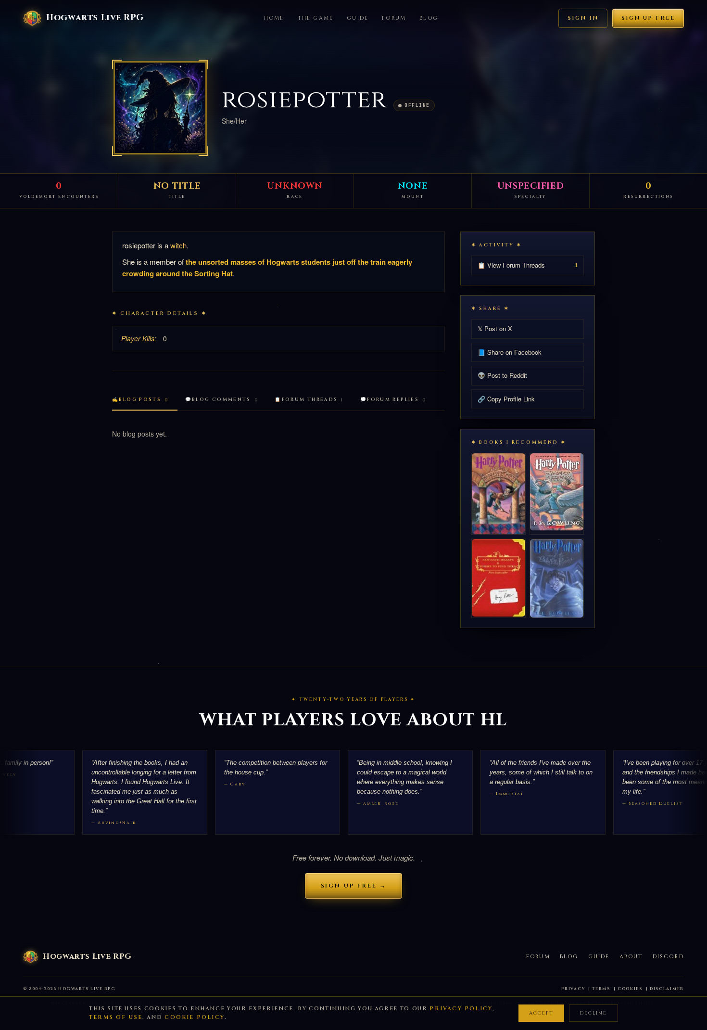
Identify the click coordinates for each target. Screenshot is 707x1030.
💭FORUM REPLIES (393, 400)
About (631, 956)
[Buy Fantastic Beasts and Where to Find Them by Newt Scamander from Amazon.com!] (498, 578)
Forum (394, 18)
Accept (541, 1013)
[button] (160, 108)
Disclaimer (667, 988)
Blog (428, 18)
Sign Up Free (648, 18)
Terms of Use (115, 1017)
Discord (668, 956)
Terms (601, 988)
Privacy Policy (460, 1008)
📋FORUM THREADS (309, 400)
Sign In (583, 18)
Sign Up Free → (354, 885)
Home (274, 18)
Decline (593, 1013)
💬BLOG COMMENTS (222, 400)
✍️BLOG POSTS (140, 400)
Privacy (573, 988)
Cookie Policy (194, 1017)
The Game (316, 18)
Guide (357, 18)
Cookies (630, 988)
